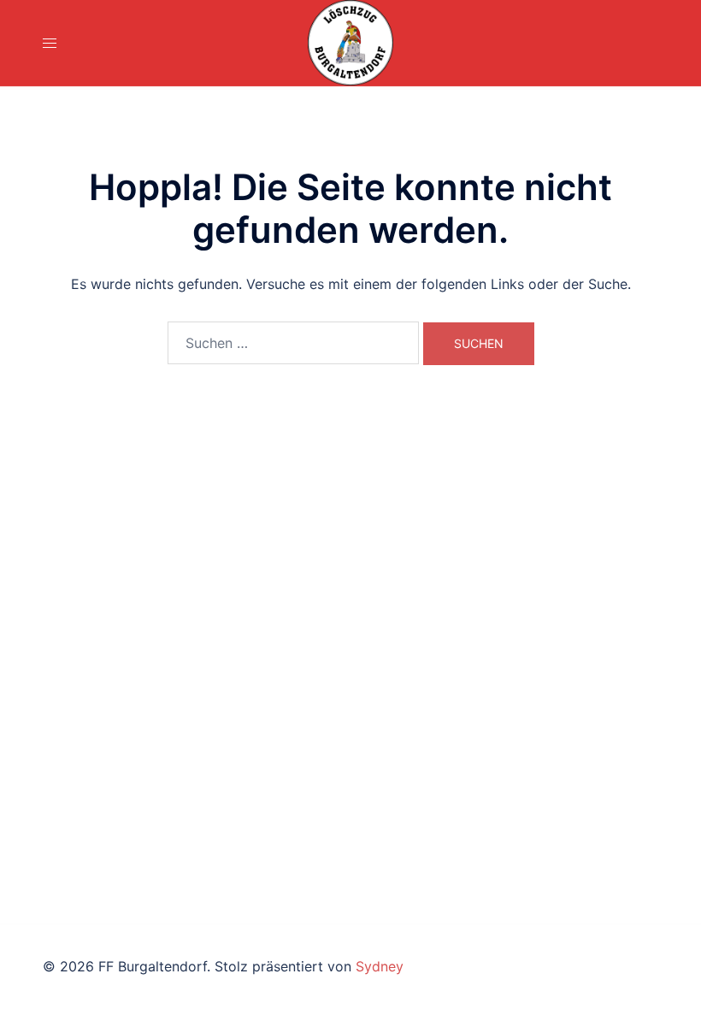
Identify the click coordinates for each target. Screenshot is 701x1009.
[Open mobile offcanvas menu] (49, 43)
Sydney (380, 966)
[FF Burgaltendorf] (350, 43)
